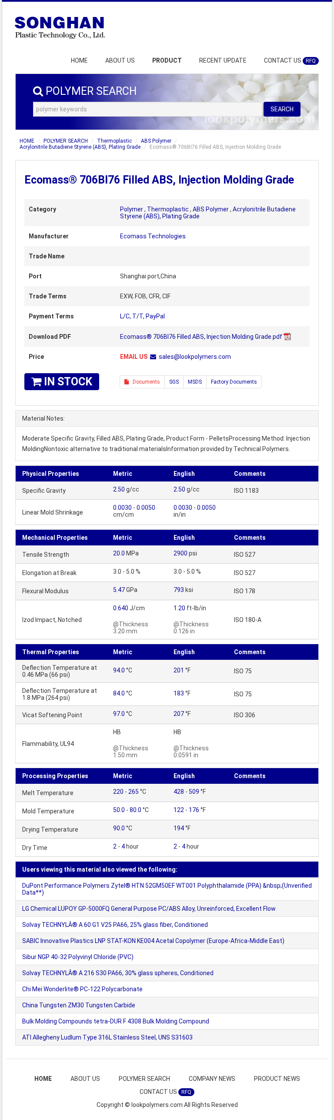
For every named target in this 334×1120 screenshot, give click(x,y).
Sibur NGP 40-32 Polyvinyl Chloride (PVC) (78, 956)
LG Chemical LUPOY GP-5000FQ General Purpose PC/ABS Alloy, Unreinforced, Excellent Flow (149, 908)
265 (133, 791)
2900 (180, 553)
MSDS (195, 382)
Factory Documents (234, 382)
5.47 (119, 589)
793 (179, 589)
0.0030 (122, 507)
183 (179, 693)
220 (118, 791)
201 (179, 670)
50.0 (119, 809)
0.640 (120, 608)
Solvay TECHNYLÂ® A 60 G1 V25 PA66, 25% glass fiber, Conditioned (115, 924)
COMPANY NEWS (212, 1078)
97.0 (119, 713)
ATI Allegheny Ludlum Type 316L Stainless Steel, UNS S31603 (107, 1037)
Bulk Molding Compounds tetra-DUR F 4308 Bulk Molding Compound (115, 1021)
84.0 (119, 693)
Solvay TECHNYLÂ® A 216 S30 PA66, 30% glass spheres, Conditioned (118, 973)
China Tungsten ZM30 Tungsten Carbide (78, 1005)
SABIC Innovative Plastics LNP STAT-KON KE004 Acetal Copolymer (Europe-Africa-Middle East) (153, 940)
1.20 (179, 608)
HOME (79, 60)
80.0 (135, 809)
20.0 (119, 553)
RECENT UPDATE (223, 60)
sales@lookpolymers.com (195, 356)
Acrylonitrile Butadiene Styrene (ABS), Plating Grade (80, 147)
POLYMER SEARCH (65, 141)
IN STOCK (66, 381)
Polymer (131, 209)
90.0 (119, 828)
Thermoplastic (114, 141)
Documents (144, 382)
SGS (174, 382)
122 (179, 809)
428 (179, 791)
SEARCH (282, 109)
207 (179, 713)
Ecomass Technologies (153, 236)
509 (194, 791)
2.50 (119, 489)
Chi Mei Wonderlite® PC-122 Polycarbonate (82, 989)
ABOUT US (120, 60)
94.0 (119, 670)
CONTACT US (290, 60)
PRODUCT (167, 60)
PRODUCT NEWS (277, 1078)
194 (179, 828)
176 (194, 809)
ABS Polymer (156, 141)
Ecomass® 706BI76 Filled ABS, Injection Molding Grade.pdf (201, 336)
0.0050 (146, 507)
